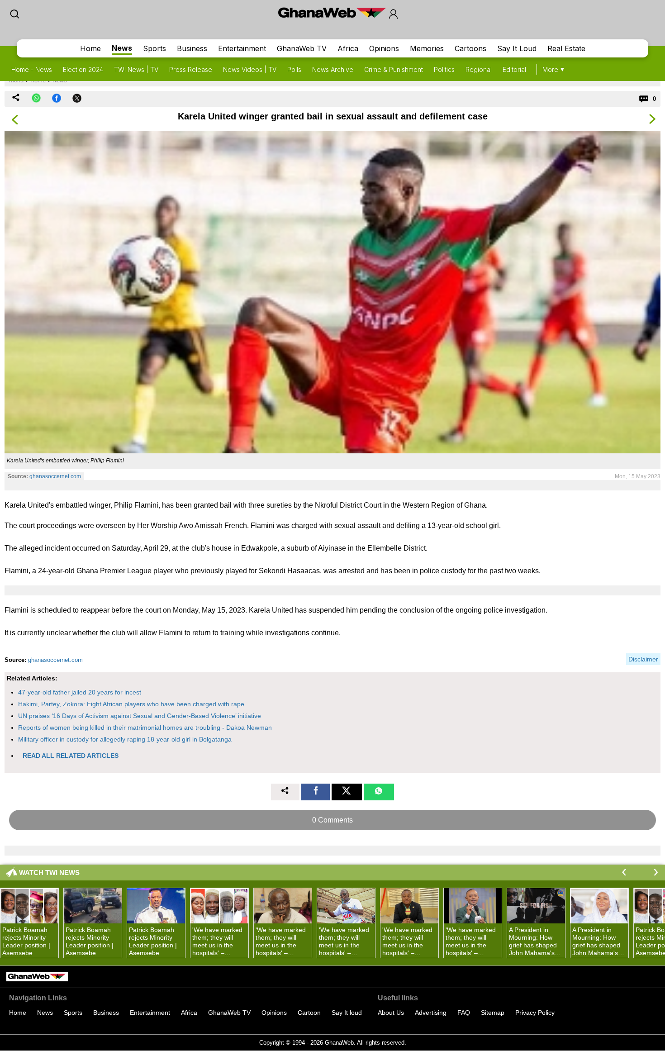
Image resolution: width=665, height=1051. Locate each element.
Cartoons (470, 48)
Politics (444, 69)
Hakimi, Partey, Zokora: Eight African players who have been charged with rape (131, 704)
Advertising (430, 1012)
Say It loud (347, 1012)
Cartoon (309, 1012)
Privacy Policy (535, 1012)
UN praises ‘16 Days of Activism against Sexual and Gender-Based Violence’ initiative (139, 715)
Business (192, 48)
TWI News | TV (136, 69)
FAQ (463, 1012)
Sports (154, 48)
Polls (294, 69)
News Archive (332, 69)
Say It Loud (517, 48)
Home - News (31, 69)
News (122, 47)
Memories (427, 48)
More (550, 69)
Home (90, 48)
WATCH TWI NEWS (49, 872)
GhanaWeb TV (302, 48)
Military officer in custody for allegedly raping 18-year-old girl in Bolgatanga (125, 739)
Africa (347, 48)
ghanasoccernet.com (55, 476)
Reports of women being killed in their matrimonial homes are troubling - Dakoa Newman (145, 727)
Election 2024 (83, 69)
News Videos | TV (249, 69)
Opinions (384, 48)
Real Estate (566, 48)
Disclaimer (643, 659)
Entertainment (242, 48)
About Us (391, 1012)
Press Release (190, 69)
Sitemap (492, 1012)
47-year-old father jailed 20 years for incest (79, 692)
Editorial (514, 69)
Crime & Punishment (393, 69)
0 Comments (332, 820)
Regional (479, 69)
